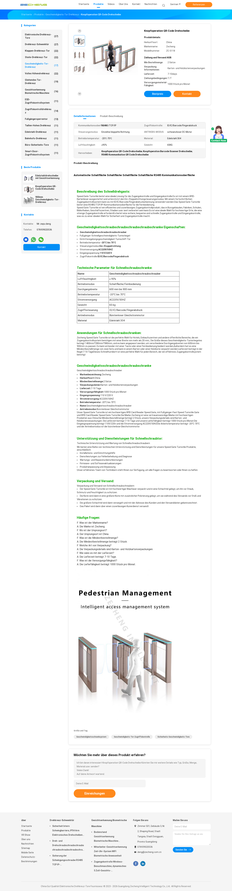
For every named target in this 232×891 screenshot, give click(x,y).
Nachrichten (27, 843)
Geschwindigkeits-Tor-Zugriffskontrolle (132, 737)
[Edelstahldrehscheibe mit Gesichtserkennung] (28, 178)
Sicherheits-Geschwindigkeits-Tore (174, 737)
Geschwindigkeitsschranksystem (91, 737)
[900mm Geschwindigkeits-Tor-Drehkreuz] (28, 200)
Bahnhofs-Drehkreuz (41, 138)
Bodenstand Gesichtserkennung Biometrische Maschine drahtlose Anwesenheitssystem (106, 837)
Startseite (26, 826)
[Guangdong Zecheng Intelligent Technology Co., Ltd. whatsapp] (33, 238)
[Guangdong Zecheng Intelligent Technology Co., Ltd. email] (25, 238)
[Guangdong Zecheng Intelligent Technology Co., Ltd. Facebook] (135, 863)
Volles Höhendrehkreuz (41, 73)
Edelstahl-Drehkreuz (41, 132)
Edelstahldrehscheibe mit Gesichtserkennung (47, 176)
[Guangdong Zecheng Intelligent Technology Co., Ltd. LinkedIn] (143, 863)
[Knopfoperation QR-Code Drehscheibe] (28, 189)
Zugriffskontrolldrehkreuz (41, 111)
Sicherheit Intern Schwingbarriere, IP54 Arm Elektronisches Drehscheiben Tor (67, 831)
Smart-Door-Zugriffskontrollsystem (41, 153)
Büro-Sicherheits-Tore (41, 145)
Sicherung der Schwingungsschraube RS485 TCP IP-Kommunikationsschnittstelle (67, 860)
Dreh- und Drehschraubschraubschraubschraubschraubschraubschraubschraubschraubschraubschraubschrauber (68, 846)
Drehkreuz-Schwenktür (41, 44)
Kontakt (42, 247)
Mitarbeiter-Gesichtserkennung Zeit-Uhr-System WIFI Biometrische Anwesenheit (110, 851)
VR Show (25, 835)
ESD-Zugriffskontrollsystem (41, 101)
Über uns (25, 839)
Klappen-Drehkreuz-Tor (41, 50)
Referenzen (199, 4)
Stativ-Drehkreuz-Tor (41, 57)
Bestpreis (157, 93)
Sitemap (25, 848)
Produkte (26, 830)
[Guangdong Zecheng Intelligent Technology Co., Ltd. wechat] (41, 238)
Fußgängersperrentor (41, 119)
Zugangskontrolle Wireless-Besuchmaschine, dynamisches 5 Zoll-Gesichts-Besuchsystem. (110, 866)
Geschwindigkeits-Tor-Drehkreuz (41, 65)
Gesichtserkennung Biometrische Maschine (41, 91)
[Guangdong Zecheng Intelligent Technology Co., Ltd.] (34, 5)
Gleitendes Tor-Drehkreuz (41, 81)
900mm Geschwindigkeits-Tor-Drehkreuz (47, 199)
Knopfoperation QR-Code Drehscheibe (45, 187)
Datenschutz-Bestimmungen (29, 859)
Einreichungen (94, 793)
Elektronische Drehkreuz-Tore (41, 36)
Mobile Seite (27, 852)
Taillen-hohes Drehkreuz (41, 125)
